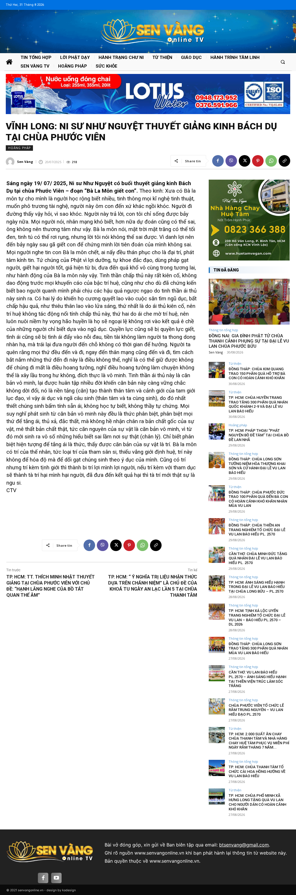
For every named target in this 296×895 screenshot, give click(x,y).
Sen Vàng (25, 161)
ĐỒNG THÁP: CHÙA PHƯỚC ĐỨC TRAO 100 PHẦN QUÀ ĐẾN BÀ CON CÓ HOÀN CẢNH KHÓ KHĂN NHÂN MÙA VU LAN (258, 499)
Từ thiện (235, 363)
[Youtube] (56, 878)
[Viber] (231, 161)
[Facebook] (218, 161)
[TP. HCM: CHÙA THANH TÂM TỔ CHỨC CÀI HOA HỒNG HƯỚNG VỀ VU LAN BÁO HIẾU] (217, 768)
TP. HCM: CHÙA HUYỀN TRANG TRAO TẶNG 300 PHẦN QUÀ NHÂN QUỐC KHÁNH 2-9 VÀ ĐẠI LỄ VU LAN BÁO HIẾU (258, 404)
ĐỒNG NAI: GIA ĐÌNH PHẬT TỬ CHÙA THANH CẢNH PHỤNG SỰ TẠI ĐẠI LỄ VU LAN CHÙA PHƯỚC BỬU (249, 341)
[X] (244, 161)
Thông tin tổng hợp (223, 330)
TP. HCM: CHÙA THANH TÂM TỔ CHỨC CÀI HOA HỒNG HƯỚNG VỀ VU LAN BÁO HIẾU (257, 771)
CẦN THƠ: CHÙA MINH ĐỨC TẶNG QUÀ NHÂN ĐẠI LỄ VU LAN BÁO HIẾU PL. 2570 (258, 558)
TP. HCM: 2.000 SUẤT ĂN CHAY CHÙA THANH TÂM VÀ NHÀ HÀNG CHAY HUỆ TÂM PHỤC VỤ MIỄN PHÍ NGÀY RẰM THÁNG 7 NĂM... (259, 741)
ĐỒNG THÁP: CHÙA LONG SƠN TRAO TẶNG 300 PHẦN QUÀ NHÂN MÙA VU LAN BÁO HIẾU (258, 648)
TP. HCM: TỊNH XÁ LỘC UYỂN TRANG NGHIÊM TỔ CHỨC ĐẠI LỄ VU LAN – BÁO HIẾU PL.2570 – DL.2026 (257, 617)
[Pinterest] (258, 161)
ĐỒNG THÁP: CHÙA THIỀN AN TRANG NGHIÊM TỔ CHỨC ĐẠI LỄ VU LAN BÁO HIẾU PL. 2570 (257, 529)
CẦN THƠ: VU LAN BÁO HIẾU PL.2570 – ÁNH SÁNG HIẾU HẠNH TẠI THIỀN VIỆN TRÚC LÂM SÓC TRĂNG (257, 679)
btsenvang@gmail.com (244, 845)
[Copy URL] (284, 161)
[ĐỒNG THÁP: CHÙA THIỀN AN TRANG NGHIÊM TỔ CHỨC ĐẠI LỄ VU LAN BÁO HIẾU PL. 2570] (217, 526)
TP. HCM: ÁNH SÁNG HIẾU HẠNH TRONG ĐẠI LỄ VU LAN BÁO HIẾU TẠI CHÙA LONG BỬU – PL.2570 (257, 586)
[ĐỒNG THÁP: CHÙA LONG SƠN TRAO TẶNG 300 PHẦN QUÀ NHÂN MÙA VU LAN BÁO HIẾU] (217, 645)
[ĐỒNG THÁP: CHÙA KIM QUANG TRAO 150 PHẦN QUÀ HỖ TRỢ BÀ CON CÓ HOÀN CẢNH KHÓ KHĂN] (217, 370)
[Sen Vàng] (11, 161)
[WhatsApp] (271, 161)
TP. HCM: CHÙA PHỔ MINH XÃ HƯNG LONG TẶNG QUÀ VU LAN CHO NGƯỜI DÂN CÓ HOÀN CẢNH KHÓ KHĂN (257, 802)
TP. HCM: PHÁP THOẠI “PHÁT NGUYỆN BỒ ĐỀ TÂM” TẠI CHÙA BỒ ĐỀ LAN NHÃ (259, 435)
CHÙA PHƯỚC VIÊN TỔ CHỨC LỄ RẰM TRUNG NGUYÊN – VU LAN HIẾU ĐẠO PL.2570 (256, 710)
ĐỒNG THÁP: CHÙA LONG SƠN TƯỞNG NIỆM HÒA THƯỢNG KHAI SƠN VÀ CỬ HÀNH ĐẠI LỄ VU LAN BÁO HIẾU (257, 466)
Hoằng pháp (19, 148)
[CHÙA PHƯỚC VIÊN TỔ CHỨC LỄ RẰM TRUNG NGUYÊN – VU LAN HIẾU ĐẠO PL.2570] (217, 706)
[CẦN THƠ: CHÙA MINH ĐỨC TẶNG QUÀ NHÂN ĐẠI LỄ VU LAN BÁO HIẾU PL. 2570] (217, 555)
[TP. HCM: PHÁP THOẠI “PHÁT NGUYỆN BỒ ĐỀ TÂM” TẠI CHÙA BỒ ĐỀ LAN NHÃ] (217, 431)
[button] (282, 61)
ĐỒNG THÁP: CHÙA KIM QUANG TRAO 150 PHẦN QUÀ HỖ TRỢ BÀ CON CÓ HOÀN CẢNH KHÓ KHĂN (257, 373)
